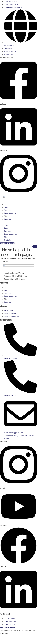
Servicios (7, 210)
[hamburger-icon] (34, 246)
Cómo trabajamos (10, 213)
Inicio (6, 204)
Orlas (6, 207)
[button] (18, 222)
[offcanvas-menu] (0, 246)
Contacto (7, 219)
